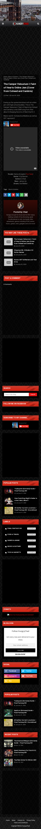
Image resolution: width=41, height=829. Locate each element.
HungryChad (26, 826)
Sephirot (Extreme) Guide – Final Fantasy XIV (24, 712)
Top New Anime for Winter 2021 (25, 760)
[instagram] (12, 676)
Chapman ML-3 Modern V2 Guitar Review (23, 251)
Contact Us (21, 820)
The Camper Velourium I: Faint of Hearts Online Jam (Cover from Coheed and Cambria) (25, 241)
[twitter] (29, 671)
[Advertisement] (20, 50)
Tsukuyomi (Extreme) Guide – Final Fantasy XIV (25, 490)
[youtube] (29, 676)
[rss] (12, 681)
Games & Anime (18, 540)
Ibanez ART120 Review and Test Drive (25, 261)
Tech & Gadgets (18, 552)
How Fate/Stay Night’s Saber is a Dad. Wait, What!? (25, 499)
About (13, 820)
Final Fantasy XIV (18, 528)
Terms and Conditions (21, 822)
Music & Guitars (13, 76)
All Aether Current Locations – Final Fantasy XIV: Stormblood (25, 509)
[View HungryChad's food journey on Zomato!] (20, 615)
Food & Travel (18, 534)
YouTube (29, 174)
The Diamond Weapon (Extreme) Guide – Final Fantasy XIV (25, 742)
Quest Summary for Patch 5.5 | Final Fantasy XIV (25, 751)
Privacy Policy (31, 820)
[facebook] (12, 671)
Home (5, 76)
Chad (6, 95)
